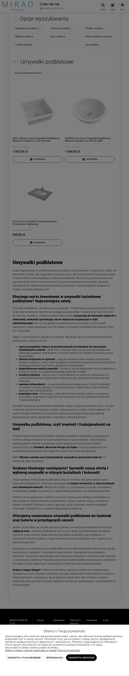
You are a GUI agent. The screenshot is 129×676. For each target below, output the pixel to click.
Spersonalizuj (54, 657)
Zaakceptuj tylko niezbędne (24, 657)
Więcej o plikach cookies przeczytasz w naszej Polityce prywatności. (43, 650)
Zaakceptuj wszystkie (81, 657)
